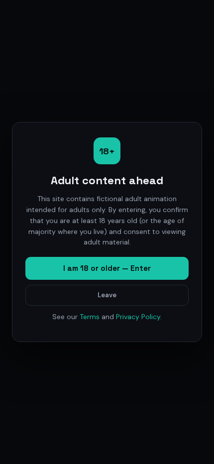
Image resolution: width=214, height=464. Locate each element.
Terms (90, 316)
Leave (107, 295)
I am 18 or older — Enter (107, 268)
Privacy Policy (138, 316)
